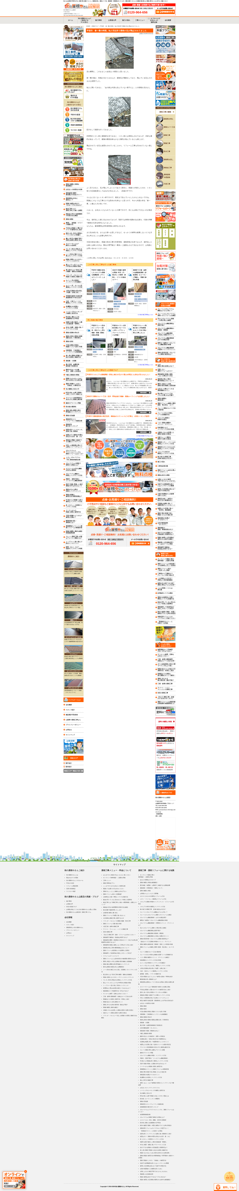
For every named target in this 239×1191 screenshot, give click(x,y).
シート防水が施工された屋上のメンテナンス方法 (74, 255)
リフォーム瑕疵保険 (72, 886)
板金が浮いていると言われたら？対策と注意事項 (167, 602)
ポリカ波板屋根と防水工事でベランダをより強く (167, 664)
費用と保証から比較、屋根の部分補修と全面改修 (167, 384)
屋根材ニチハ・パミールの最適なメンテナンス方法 (167, 443)
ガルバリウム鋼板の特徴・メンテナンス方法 (153, 1055)
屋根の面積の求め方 (72, 332)
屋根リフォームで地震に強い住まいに (114, 915)
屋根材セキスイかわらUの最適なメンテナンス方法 (166, 447)
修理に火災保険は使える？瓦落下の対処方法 (167, 489)
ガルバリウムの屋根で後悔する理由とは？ (73, 464)
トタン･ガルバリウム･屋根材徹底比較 (73, 458)
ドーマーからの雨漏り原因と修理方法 (73, 511)
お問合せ (69, 730)
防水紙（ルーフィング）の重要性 (150, 1098)
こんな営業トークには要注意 (165, 588)
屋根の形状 (69, 341)
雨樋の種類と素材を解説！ (111, 1007)
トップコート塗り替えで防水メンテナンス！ (74, 542)
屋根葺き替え (168, 119)
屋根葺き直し (168, 159)
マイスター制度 (70, 891)
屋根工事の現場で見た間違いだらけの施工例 (165, 514)
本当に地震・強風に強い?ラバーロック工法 (74, 328)
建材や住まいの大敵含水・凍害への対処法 (73, 370)
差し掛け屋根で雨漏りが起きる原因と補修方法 (153, 1150)
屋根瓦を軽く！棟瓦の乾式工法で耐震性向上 (165, 499)
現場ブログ (95, 26)
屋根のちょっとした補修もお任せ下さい (115, 891)
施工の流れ (126, 20)
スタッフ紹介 (70, 710)
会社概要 (168, 20)
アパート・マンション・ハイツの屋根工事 (115, 929)
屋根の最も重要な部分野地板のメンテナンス (73, 411)
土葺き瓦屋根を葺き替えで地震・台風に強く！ (74, 291)
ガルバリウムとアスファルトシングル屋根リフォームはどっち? (74, 452)
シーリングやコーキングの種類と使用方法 (74, 312)
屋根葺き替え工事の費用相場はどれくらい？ (166, 379)
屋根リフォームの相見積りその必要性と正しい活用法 (167, 564)
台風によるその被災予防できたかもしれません (167, 480)
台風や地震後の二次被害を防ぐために (166, 494)
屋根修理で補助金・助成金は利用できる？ (165, 548)
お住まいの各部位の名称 (74, 189)
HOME (88, 26)
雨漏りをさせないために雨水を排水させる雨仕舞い (155, 1153)
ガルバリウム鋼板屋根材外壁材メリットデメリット (167, 348)
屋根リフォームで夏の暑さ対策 (112, 923)
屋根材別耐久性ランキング (72, 425)
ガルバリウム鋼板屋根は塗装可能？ (166, 324)
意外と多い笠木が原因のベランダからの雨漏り (74, 234)
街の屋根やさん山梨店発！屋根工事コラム (78, 912)
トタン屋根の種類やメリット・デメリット (165, 423)
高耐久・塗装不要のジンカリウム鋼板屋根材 (74, 479)
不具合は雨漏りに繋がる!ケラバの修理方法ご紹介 (74, 228)
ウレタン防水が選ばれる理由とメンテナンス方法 (74, 249)
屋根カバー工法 (169, 127)
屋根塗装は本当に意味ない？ (72, 199)
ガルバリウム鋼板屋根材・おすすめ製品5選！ (153, 917)
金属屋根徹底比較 (145, 1114)
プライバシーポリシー (73, 725)
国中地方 (69, 763)
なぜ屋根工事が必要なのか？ (166, 365)
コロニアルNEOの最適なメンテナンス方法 (166, 452)
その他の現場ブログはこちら (144, 436)
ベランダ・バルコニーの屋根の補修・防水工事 (117, 921)
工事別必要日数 (163, 466)
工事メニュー (140, 20)
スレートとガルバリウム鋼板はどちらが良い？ (166, 309)
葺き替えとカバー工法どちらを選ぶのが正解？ (166, 394)
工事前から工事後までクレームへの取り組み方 (166, 574)
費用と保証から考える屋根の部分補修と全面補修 (117, 961)
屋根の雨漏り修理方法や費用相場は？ (74, 495)
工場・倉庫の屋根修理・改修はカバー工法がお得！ (167, 660)
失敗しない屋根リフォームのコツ (165, 370)
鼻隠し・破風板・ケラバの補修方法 (74, 223)
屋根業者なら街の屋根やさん (74, 927)
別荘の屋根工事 (163, 693)
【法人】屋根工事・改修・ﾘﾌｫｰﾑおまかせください (167, 697)
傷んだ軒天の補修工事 (146, 1080)
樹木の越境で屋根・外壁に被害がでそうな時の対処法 (167, 612)
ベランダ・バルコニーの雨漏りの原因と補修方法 (74, 275)
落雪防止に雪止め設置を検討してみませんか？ (117, 988)
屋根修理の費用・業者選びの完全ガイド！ (74, 193)
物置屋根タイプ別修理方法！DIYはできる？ (165, 650)
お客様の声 (112, 20)
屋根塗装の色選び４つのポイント (164, 518)
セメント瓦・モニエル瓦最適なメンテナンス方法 (74, 286)
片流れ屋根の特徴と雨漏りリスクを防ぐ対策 (74, 345)
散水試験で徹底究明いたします (112, 910)
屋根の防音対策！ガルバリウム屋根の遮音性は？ (167, 353)
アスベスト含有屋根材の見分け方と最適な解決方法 (155, 1047)
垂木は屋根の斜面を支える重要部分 (113, 967)
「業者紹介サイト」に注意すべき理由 (165, 622)
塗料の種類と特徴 (165, 722)
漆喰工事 (167, 135)
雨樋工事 (167, 143)
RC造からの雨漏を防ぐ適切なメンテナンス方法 (154, 1061)
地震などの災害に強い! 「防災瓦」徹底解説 (165, 509)
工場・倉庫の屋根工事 (165, 683)
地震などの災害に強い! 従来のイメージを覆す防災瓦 (155, 1044)
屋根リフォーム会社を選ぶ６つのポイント (167, 470)
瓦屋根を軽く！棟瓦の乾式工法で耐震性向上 (153, 1039)
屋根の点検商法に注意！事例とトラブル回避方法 (166, 598)
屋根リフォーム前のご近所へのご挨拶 (164, 569)
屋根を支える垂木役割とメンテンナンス (73, 490)
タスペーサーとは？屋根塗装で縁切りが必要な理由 (155, 987)
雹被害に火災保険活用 (146, 1174)
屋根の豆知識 (70, 415)
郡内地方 (69, 766)
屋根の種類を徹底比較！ (162, 399)
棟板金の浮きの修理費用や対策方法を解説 (74, 214)
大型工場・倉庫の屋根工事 (111, 926)
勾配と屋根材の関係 (72, 375)
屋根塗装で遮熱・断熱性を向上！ (150, 1031)
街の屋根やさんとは (72, 875)
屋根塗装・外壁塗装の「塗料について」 (152, 888)
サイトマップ (70, 735)
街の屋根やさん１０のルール (74, 880)
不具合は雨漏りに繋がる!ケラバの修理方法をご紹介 (155, 989)
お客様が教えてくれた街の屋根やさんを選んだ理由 (81, 909)
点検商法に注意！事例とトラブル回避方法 (115, 897)
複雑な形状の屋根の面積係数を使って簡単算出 (74, 337)
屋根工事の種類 (165, 112)
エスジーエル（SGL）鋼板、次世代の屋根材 (153, 1120)
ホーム (70, 20)
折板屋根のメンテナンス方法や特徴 (150, 960)
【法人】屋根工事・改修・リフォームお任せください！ (119, 934)
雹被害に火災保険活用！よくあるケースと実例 (166, 543)
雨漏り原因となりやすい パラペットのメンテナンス (118, 977)
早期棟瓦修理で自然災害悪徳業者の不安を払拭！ (74, 296)
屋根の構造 (69, 219)
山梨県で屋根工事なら (73, 720)
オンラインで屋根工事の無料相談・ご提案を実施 (166, 559)
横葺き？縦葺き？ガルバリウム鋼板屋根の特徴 (167, 343)
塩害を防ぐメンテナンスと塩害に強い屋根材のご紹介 (155, 1133)
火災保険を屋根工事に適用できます (113, 918)
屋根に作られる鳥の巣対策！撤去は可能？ (115, 1004)
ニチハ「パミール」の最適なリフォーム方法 (153, 899)
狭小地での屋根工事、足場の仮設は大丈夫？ (153, 909)
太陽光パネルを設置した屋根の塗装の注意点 (166, 433)
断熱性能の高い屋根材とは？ (71, 521)
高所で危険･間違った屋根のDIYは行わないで (153, 1063)
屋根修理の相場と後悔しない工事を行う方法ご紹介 (118, 945)
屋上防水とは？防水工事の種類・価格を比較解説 (74, 270)
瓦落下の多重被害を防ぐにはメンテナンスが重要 (166, 484)
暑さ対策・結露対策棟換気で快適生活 (151, 1025)
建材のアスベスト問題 (73, 403)
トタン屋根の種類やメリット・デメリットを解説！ (155, 957)
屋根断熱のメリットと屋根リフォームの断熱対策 (74, 526)
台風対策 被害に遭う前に (110, 912)
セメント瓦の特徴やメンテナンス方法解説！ (74, 281)
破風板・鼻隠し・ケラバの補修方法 (150, 974)
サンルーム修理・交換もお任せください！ (166, 655)
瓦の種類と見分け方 (72, 389)
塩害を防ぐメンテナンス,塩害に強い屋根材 (74, 430)
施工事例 (98, 20)
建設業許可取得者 (72, 715)
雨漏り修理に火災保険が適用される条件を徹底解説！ (155, 1179)
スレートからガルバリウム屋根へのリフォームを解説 (167, 314)
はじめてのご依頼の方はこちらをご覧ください (117, 875)
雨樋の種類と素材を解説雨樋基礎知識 (74, 532)
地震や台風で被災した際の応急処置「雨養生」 (74, 322)
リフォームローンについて (111, 956)
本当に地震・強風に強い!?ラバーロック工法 (153, 1144)
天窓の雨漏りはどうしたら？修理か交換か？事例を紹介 (156, 976)
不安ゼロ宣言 (70, 883)
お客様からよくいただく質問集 (149, 893)
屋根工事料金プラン (109, 883)
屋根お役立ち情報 (164, 475)
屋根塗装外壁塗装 (167, 176)
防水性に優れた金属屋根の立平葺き (150, 1122)
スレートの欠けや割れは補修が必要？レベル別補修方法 (156, 954)
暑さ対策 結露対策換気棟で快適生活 (72, 365)
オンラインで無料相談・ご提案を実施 (114, 877)
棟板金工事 (168, 168)
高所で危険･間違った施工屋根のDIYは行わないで (74, 485)
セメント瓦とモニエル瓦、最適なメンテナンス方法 (155, 965)
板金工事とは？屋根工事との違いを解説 (74, 209)
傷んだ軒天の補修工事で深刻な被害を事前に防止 (74, 239)
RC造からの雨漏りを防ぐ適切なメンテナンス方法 (74, 500)
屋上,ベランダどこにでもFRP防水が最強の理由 (74, 265)
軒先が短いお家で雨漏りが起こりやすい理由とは (74, 393)
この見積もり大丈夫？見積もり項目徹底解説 (165, 579)
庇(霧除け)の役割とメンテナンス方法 (72, 307)
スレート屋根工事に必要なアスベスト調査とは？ (74, 537)
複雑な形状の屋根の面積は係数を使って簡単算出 (154, 1019)
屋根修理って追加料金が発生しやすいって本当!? (166, 607)
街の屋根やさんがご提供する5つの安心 (84, 20)
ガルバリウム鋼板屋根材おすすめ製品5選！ (166, 338)
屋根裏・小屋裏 (71, 361)
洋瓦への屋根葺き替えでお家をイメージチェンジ (74, 446)
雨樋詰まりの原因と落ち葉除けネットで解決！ (167, 674)
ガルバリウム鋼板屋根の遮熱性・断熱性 (166, 329)
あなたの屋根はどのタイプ (148, 880)
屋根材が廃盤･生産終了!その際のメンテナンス (74, 440)
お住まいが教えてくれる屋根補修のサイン (166, 389)
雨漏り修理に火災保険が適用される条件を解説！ (166, 538)
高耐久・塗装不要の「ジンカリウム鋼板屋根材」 (154, 1058)
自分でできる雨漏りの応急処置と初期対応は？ (166, 533)
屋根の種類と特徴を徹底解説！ (72, 185)
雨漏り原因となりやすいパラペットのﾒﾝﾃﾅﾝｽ (74, 260)
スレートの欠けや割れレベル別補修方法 (165, 413)
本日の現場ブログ (71, 906)
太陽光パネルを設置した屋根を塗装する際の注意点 (118, 1010)
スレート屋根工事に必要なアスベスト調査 (152, 1050)
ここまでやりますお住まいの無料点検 (154, 20)
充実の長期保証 (70, 888)
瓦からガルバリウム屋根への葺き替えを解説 (166, 319)
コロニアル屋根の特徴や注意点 (164, 418)
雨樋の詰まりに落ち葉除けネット (113, 1002)
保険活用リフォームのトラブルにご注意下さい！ (154, 1128)
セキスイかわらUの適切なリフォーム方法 (152, 896)
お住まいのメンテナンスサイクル (150, 1087)
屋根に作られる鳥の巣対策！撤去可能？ (166, 679)
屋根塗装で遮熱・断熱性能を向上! (165, 528)
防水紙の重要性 (71, 406)
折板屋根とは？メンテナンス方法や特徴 (166, 428)
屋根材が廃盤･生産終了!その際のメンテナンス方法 (155, 995)
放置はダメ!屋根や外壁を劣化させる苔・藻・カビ (74, 435)
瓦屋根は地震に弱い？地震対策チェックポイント (167, 504)
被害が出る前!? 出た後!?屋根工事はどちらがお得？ (167, 584)
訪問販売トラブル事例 (165, 593)
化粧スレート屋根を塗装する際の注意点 (164, 438)
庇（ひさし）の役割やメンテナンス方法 (74, 505)
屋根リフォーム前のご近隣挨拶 (112, 894)
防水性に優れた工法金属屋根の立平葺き (72, 317)
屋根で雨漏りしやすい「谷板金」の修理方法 (73, 384)
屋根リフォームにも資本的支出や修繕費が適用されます (119, 958)
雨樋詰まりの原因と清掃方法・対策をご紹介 (116, 999)
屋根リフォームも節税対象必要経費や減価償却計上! (167, 702)
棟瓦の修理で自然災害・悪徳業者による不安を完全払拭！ (157, 1000)
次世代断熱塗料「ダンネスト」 (163, 523)
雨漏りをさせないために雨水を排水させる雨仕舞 (74, 379)
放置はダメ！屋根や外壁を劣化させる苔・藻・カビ (155, 1136)
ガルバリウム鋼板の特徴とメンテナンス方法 (74, 474)
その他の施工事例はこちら (145, 314)
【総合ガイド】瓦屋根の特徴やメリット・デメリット (155, 941)
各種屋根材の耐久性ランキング (149, 1107)
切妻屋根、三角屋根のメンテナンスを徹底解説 (74, 351)
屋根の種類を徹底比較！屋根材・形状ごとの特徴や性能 (156, 944)
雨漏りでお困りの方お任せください (113, 888)
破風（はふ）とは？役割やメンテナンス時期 (74, 547)
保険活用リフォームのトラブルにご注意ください (167, 617)
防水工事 (167, 151)
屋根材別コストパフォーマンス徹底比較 (74, 420)
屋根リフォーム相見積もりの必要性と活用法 (116, 950)
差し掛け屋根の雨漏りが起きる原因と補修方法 (74, 356)
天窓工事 (167, 184)
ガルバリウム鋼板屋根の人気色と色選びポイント (154, 936)
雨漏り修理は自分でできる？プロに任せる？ (74, 204)
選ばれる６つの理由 (72, 877)
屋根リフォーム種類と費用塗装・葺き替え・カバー (167, 404)
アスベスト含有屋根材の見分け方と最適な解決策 (74, 398)
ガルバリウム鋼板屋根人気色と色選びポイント (166, 334)
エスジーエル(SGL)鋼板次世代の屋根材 (74, 469)
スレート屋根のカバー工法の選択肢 (167, 409)
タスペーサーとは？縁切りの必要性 (72, 244)
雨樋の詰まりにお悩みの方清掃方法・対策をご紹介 (167, 669)
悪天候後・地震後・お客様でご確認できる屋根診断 (155, 885)
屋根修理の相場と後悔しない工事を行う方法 (165, 375)
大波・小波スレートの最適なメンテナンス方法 (74, 302)
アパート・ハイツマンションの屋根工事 (165, 688)
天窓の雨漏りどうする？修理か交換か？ (74, 516)
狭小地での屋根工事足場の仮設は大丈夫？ (165, 457)
